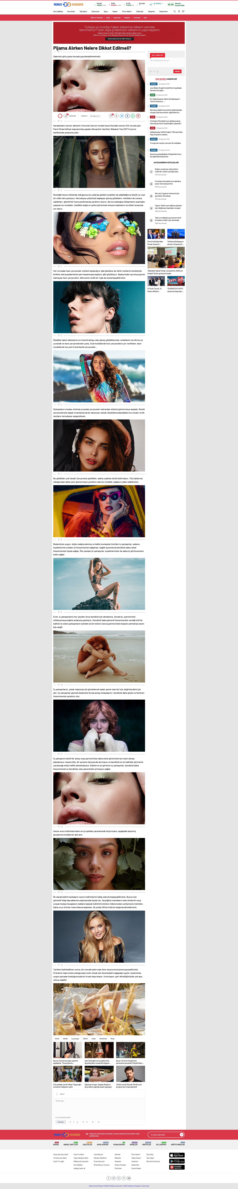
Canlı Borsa (98, 1154)
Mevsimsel (103, 1039)
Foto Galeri (127, 11)
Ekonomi (95, 11)
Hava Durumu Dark (60, 1154)
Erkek (57, 1039)
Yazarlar (151, 11)
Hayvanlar (117, 18)
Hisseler (133, 1144)
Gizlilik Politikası (109, 1186)
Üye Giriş (150, 1154)
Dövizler (118, 1158)
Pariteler (146, 1144)
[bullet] (87, 1121)
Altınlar (118, 1154)
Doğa (108, 18)
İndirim (85, 1039)
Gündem (83, 11)
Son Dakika (58, 11)
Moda (112, 1039)
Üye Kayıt (150, 1158)
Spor (106, 11)
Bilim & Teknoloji (97, 18)
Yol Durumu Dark (60, 1158)
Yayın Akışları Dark (81, 1158)
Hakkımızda (93, 1186)
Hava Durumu (102, 1144)
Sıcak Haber (136, 1168)
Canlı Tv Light (58, 1161)
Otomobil (137, 18)
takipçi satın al (79, 1168)
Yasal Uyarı (145, 1186)
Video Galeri (136, 1158)
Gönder (61, 1122)
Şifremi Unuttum (153, 1161)
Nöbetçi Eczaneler (81, 1161)
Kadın (115, 11)
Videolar (139, 11)
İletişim (100, 1186)
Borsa (56, 1144)
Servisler (71, 11)
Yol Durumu (161, 1144)
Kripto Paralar (178, 1144)
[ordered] (83, 1121)
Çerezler (119, 1186)
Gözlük (65, 1039)
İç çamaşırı (75, 1039)
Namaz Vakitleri (71, 1144)
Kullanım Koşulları (134, 1186)
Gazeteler (163, 11)
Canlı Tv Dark (79, 1154)
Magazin (127, 18)
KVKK (125, 1186)
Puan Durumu (119, 1144)
